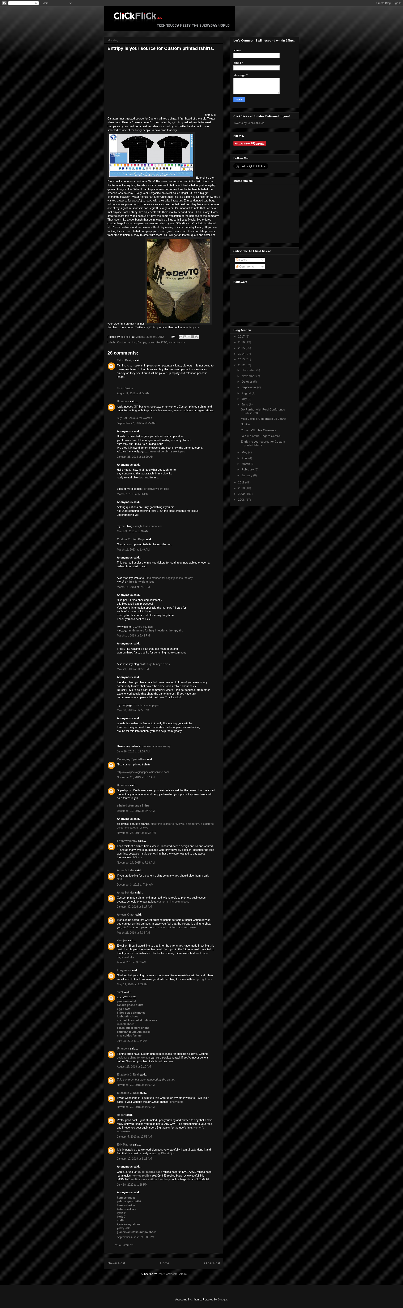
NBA (120, 879)
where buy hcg (144, 626)
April (245, 458)
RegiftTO (161, 342)
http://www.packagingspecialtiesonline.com (143, 772)
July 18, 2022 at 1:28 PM (132, 1184)
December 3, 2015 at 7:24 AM (135, 884)
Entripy (141, 342)
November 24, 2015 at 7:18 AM (136, 862)
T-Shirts (137, 857)
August (247, 393)
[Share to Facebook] (193, 337)
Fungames (124, 970)
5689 (120, 992)
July (245, 398)
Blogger (222, 1299)
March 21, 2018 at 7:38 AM (133, 932)
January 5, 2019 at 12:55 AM (134, 1136)
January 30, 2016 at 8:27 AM (134, 906)
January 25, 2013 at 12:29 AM (135, 456)
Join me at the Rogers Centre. (261, 436)
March (246, 463)
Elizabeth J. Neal (128, 1074)
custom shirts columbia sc (173, 901)
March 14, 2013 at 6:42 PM (133, 586)
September (249, 387)
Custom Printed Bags (131, 539)
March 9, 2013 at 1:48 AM (132, 531)
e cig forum (192, 823)
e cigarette (207, 823)
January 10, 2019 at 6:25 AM (134, 1158)
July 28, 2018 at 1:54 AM (132, 1040)
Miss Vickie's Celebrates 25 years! (263, 418)
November (249, 376)
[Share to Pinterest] (197, 337)
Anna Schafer (125, 870)
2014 (242, 353)
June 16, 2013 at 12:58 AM (133, 751)
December (249, 370)
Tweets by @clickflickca (248, 123)
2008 (242, 499)
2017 (242, 336)
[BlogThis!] (185, 337)
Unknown (123, 401)
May (245, 452)
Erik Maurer (124, 1144)
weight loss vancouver (148, 526)
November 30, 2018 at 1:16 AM (136, 1084)
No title (245, 424)
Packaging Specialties (131, 759)
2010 (242, 488)
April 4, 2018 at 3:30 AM (131, 962)
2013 (242, 359)
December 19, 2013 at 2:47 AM (136, 810)
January (247, 475)
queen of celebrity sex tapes (167, 451)
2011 (241, 482)
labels (151, 342)
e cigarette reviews (136, 827)
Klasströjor (167, 1153)
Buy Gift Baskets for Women (134, 418)
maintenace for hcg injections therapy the (156, 630)
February (248, 469)
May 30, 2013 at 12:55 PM (133, 710)
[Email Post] (173, 336)
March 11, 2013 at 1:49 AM (133, 549)
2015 (242, 348)
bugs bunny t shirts (158, 664)
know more (176, 1101)
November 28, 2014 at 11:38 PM (136, 832)
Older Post (212, 1263)
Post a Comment (123, 1245)
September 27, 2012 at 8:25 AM (136, 423)
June (245, 404)
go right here (204, 979)
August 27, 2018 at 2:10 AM (134, 1066)
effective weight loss (156, 488)
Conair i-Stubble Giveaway (258, 430)
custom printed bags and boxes (177, 927)
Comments (246, 266)
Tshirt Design (125, 360)
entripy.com (193, 327)
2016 (242, 342)
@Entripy (177, 122)
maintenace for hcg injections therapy (170, 577)
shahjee (122, 940)
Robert (121, 1114)
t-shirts (181, 342)
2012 (242, 365)
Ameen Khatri (126, 914)
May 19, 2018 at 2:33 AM (132, 984)
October (247, 381)
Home (164, 1263)
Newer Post (116, 1263)
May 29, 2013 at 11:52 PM (133, 669)
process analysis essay (156, 746)
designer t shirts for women (133, 1057)
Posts (242, 260)
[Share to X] (189, 337)
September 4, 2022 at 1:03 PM (135, 1237)
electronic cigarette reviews (167, 823)
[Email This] (181, 337)
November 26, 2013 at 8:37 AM (136, 777)
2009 (242, 493)
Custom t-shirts (126, 342)
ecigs (120, 827)
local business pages (147, 705)
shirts (172, 342)
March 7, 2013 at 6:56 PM (132, 494)
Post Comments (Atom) (172, 1274)
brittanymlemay (127, 840)
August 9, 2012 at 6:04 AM (133, 393)
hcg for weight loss (141, 581)
